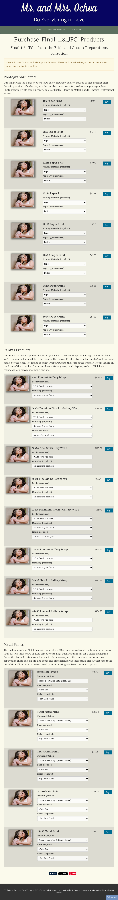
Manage (113, 1)
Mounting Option (45, 676)
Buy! (106, 102)
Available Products (56, 29)
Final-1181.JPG (22, 48)
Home (40, 29)
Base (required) (44, 685)
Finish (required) (40, 431)
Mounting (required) (42, 391)
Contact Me (76, 29)
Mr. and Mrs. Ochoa (59, 8)
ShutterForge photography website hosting (84, 890)
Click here (98, 366)
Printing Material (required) (56, 105)
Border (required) (40, 382)
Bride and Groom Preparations (81, 48)
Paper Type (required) (53, 114)
